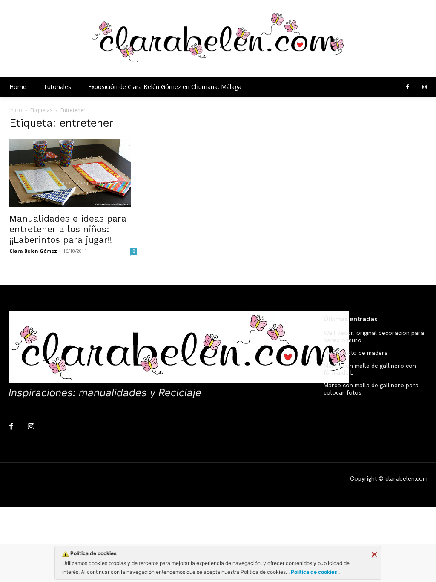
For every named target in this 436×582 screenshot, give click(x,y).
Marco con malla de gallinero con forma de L (370, 369)
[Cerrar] (374, 554)
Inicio (15, 110)
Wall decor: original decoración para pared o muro (374, 336)
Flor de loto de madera (356, 353)
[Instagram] (424, 87)
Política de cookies (314, 572)
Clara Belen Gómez (33, 251)
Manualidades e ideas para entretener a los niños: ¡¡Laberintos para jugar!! (67, 229)
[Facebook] (407, 87)
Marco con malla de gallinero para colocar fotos (371, 388)
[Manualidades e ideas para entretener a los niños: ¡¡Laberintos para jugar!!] (73, 173)
